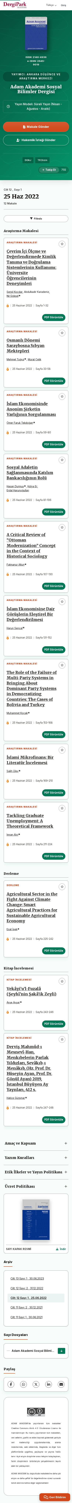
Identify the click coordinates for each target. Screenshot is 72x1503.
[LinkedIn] (48, 1384)
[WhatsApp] (23, 1384)
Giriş (63, 5)
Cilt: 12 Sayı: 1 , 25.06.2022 (29, 1298)
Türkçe (50, 5)
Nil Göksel (12, 295)
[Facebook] (11, 1384)
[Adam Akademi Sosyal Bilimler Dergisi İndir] (61, 1351)
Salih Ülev (12, 771)
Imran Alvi (12, 834)
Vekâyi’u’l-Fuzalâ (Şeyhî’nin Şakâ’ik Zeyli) (31, 991)
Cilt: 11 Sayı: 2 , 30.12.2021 (26, 1307)
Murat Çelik (34, 359)
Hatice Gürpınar (16, 1098)
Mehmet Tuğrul (15, 359)
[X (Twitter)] (36, 1384)
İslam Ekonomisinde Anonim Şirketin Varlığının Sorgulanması (31, 409)
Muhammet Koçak (17, 713)
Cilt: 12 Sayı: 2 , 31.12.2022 (27, 1288)
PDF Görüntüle (53, 317)
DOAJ (28, 160)
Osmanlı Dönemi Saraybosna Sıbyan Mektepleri (25, 345)
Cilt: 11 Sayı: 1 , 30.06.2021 (26, 1317)
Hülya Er (32, 486)
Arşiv (8, 1262)
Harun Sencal (15, 628)
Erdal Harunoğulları (18, 490)
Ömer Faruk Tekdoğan (20, 422)
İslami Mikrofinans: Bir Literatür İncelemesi (30, 760)
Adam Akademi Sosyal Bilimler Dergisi (36, 89)
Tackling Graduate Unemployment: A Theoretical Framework (30, 821)
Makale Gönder (38, 127)
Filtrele (38, 218)
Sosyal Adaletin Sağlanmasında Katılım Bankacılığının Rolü (30, 472)
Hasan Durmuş (15, 486)
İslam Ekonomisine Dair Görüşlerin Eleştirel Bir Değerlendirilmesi (31, 614)
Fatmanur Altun (15, 564)
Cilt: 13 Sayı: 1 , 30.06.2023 (27, 1278)
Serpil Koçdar (15, 291)
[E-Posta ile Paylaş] (61, 1384)
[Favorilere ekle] (62, 244)
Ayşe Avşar (13, 1002)
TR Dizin (42, 160)
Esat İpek (12, 929)
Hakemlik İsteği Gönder (39, 140)
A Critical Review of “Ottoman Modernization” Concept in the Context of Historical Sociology (31, 545)
